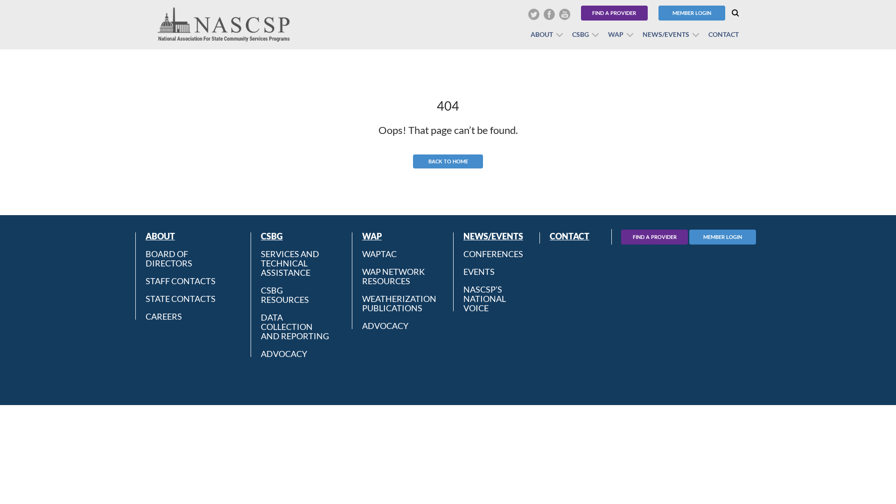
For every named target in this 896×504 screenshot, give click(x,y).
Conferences (493, 254)
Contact (723, 34)
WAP (615, 34)
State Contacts (181, 299)
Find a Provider (614, 13)
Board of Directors (169, 258)
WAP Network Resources (393, 276)
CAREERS (164, 316)
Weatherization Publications (399, 303)
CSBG (580, 34)
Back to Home (448, 161)
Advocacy (284, 353)
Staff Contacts (181, 281)
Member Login (691, 13)
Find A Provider (655, 237)
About (542, 34)
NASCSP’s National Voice (484, 298)
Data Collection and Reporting (295, 326)
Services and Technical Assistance (290, 263)
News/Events (666, 34)
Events (479, 271)
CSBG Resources (285, 295)
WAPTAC (379, 254)
